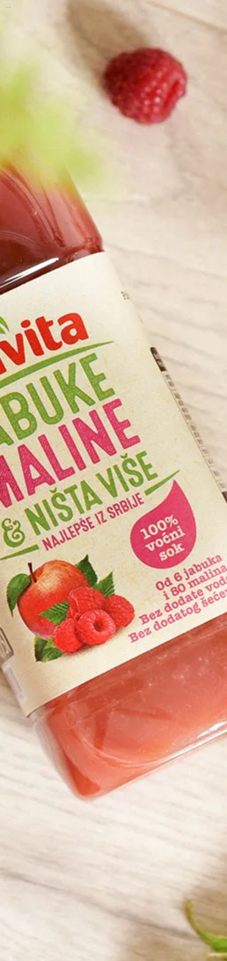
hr (7, 7)
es (10, 7)
